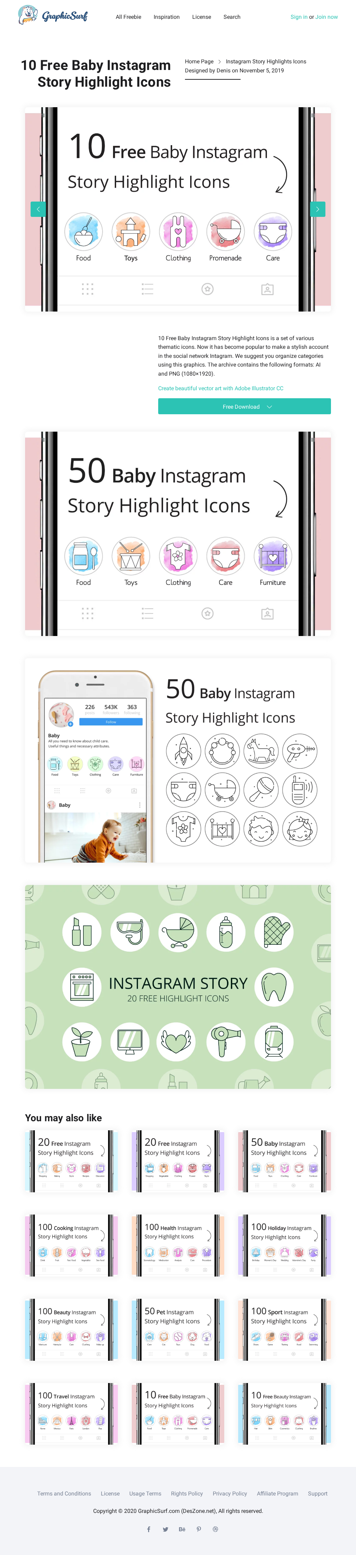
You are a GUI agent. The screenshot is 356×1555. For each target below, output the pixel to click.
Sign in (299, 17)
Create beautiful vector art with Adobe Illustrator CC (220, 388)
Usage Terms (145, 1493)
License (201, 17)
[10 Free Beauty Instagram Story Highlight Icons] (284, 1414)
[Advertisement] (77, 377)
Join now (326, 17)
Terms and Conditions (64, 1493)
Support (317, 1493)
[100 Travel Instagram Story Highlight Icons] (71, 1414)
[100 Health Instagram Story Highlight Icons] (178, 1246)
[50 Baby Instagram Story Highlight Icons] (178, 534)
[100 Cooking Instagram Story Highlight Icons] (71, 1246)
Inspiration (167, 17)
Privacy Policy (230, 1493)
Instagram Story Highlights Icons (266, 61)
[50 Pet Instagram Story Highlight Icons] (178, 1330)
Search (232, 17)
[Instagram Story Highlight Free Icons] (178, 987)
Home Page (199, 61)
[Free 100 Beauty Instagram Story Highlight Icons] (71, 1330)
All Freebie (128, 17)
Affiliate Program (277, 1493)
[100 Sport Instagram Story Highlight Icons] (284, 1330)
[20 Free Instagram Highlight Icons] (178, 1161)
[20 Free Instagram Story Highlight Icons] (71, 1161)
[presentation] (38, 209)
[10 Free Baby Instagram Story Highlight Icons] (178, 1414)
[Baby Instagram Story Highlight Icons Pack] (178, 760)
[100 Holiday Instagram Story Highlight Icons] (284, 1246)
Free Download (242, 406)
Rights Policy (187, 1493)
